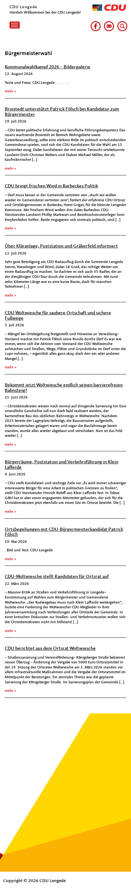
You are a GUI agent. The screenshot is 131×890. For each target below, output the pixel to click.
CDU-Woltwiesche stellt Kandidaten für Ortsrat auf (57, 576)
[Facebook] (94, 24)
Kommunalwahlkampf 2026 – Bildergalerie (47, 67)
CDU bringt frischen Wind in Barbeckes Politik (51, 186)
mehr (9, 91)
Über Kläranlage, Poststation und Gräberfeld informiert (61, 246)
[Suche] (121, 24)
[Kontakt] (108, 24)
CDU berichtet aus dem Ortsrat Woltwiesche (50, 648)
